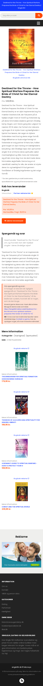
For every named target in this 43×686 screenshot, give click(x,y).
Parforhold (6, 608)
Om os (4, 586)
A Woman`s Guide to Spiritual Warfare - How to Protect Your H (19, 464)
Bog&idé (5, 190)
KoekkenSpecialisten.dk (11, 626)
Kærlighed (6, 611)
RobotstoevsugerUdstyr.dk (13, 622)
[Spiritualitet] (32, 336)
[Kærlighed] (19, 336)
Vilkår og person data (10, 593)
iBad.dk (5, 629)
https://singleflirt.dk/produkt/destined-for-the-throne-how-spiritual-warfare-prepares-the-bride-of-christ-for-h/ (20, 311)
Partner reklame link (22, 193)
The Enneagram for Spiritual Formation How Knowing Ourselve (19, 377)
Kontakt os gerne (23, 319)
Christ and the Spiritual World (16, 507)
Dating (4, 604)
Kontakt (5, 590)
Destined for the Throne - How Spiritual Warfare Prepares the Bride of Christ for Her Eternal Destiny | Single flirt (21, 5)
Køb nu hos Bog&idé (15, 221)
